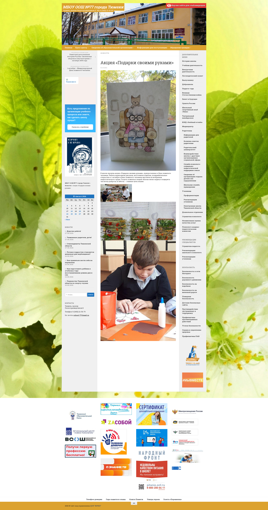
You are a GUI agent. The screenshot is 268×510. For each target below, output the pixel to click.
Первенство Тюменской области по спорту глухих (76, 282)
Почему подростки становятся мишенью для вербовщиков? (79, 253)
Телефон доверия (94, 499)
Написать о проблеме (80, 127)
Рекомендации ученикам (190, 201)
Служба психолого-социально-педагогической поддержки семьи (192, 167)
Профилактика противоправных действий (189, 319)
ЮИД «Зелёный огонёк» (192, 122)
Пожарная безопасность (188, 297)
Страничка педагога (191, 246)
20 (80, 211)
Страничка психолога (191, 216)
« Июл (67, 219)
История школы (189, 61)
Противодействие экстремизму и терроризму (190, 311)
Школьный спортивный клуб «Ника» (190, 110)
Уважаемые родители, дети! (79, 237)
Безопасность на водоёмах (189, 285)
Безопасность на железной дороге (189, 291)
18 (72, 211)
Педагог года (188, 89)
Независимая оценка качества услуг (191, 222)
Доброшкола (187, 84)
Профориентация (191, 195)
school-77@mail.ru (81, 315)
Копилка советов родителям (191, 142)
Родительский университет (190, 148)
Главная (68, 47)
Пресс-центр (81, 47)
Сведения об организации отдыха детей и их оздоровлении (193, 177)
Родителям (187, 131)
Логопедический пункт (192, 76)
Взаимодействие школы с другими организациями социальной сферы (192, 157)
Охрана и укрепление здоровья (191, 331)
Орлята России (188, 103)
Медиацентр (187, 126)
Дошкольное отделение (192, 212)
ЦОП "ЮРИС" (95, 506)
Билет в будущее (189, 99)
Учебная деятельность (192, 65)
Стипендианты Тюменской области (78, 245)
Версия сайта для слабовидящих (188, 5)
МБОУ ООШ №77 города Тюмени (93, 6)
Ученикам (186, 191)
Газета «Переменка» (172, 499)
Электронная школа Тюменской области (192, 207)
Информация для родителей (191, 136)
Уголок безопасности (191, 326)
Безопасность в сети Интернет (191, 272)
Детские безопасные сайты (191, 304)
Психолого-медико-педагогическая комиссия (191, 229)
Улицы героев (153, 499)
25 (72, 214)
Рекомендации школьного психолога (191, 251)
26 (76, 214)
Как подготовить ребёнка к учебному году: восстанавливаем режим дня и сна (78, 272)
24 (67, 214)
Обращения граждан (180, 47)
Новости (104, 53)
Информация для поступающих (152, 47)
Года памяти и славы (116, 499)
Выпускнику (188, 80)
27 (80, 214)
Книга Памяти (136, 499)
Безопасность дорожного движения (191, 279)
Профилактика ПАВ (190, 336)
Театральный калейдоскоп (188, 117)
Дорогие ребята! (74, 231)
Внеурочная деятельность (188, 70)
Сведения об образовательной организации (112, 47)
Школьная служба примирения (192, 186)
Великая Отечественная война (191, 94)
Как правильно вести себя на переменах (78, 261)
